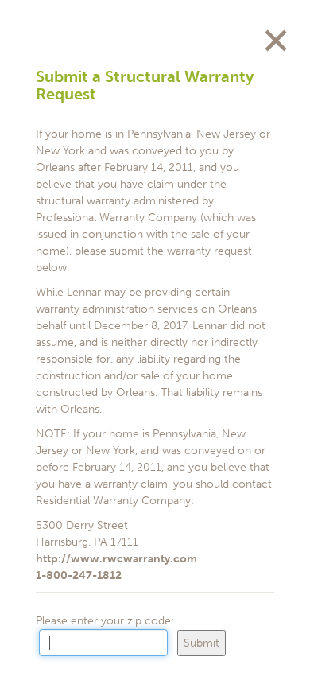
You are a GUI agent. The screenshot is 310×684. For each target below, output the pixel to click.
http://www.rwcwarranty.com (116, 558)
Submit (201, 643)
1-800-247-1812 (79, 575)
